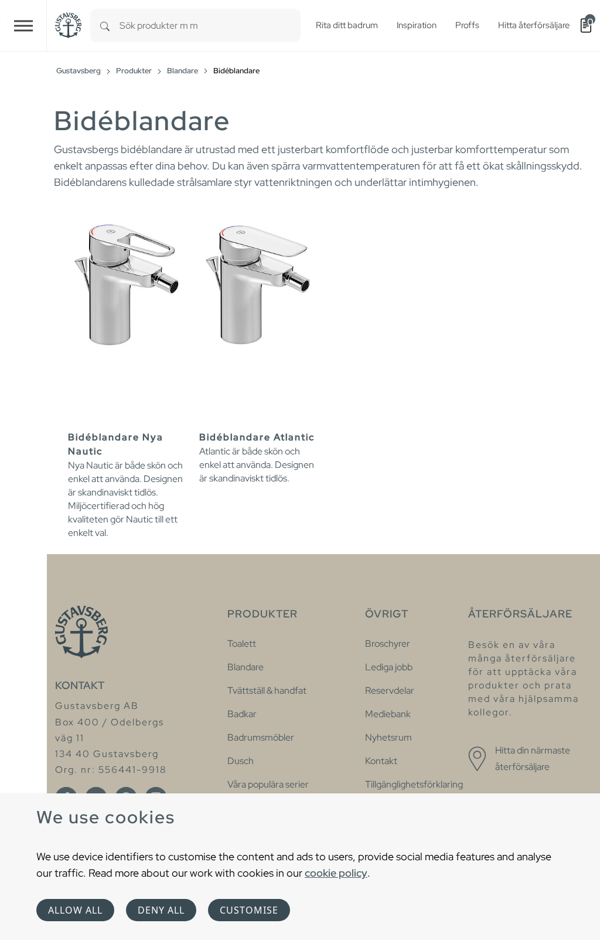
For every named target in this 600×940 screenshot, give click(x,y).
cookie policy (336, 873)
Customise (249, 910)
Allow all (75, 910)
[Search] (105, 25)
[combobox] (210, 25)
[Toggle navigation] (23, 25)
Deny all (161, 910)
